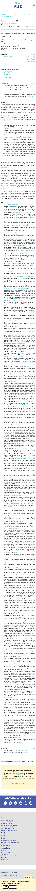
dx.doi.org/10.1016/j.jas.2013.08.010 (12, 356)
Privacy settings (29, 877)
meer (13, 36)
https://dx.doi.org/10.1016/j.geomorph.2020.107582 (15, 232)
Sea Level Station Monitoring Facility (10, 842)
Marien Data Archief (6, 845)
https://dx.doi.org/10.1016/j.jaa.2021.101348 (14, 245)
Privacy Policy (4, 875)
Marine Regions (5, 837)
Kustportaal (4, 857)
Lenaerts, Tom (7, 61)
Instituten (22, 14)
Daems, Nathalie (8, 71)
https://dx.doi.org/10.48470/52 (18, 404)
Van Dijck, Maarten (31, 59)
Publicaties (17, 14)
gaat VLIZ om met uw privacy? (9, 830)
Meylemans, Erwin (8, 63)
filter (17, 204)
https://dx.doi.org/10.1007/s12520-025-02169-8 (23, 212)
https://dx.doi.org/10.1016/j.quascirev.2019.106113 (15, 259)
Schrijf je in (17, 783)
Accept (5, 887)
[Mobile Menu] (4, 5)
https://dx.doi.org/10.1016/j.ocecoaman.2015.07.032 (15, 288)
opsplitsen (14, 204)
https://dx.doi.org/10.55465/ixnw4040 (19, 394)
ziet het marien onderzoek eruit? (9, 825)
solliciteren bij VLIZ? (6, 821)
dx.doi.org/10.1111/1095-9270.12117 (12, 300)
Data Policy (3, 14)
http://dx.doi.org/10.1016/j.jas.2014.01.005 (13, 320)
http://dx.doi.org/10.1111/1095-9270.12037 (13, 343)
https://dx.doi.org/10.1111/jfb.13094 (22, 276)
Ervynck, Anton (7, 58)
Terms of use (13, 875)
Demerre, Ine (7, 74)
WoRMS (3, 835)
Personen (26, 14)
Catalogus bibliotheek (7, 852)
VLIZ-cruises (4, 854)
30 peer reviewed (7, 204)
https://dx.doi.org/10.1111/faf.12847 (16, 219)
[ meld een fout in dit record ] (6, 16)
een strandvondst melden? (8, 828)
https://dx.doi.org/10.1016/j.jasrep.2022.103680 (14, 225)
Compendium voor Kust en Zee (9, 855)
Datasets (30, 14)
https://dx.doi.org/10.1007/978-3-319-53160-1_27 (19, 503)
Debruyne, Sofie (8, 56)
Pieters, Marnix (30, 56)
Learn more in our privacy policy (11, 883)
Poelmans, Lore (30, 58)
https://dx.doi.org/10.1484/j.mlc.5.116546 (13, 495)
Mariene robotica (5, 844)
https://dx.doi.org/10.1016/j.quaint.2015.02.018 (14, 283)
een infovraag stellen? (7, 827)
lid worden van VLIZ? (6, 823)
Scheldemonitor (5, 859)
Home (2, 11)
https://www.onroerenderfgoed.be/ (9, 23)
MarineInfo (4, 850)
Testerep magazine (15, 774)
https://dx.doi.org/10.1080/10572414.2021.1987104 (15, 237)
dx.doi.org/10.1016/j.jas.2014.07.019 (16, 349)
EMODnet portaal (6, 838)
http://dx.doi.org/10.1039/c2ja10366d (12, 373)
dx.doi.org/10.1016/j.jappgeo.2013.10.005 (15, 333)
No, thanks (12, 887)
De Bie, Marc (7, 72)
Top (31, 54)
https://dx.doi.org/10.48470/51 (20, 399)
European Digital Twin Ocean (8, 840)
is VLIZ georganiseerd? (7, 820)
